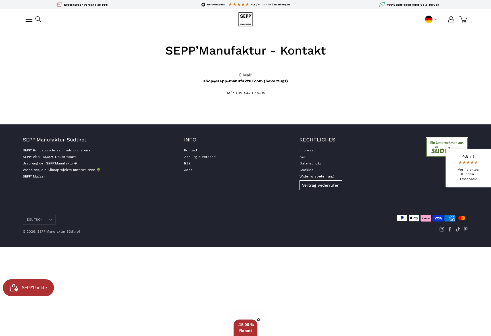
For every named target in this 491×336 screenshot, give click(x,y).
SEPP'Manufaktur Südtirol (58, 231)
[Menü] (29, 19)
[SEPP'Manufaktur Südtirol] (245, 19)
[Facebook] (449, 229)
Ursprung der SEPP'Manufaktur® (50, 163)
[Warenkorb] (463, 19)
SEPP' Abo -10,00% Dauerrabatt (49, 157)
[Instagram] (441, 229)
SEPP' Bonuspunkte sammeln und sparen (58, 150)
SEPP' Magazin (34, 176)
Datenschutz (310, 163)
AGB (303, 157)
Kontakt (190, 150)
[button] (38, 19)
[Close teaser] (258, 320)
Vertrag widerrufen (321, 185)
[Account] (451, 19)
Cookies (306, 170)
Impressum (309, 150)
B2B (187, 163)
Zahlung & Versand (200, 157)
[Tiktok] (457, 229)
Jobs (188, 170)
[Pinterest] (465, 229)
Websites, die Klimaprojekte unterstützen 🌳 (62, 170)
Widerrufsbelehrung (316, 176)
